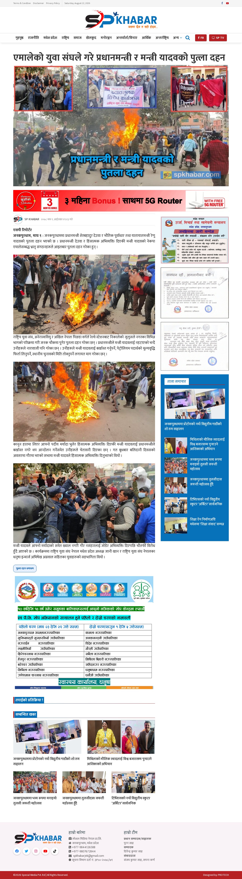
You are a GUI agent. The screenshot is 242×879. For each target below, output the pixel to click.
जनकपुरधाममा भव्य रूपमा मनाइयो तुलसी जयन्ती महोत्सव (34, 800)
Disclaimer (38, 3)
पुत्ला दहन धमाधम (25, 568)
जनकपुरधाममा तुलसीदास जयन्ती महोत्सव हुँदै (83, 800)
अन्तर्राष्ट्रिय (162, 38)
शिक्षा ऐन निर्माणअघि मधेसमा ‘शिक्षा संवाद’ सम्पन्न (207, 522)
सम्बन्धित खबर (26, 714)
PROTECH (223, 875)
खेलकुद (91, 38)
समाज (77, 38)
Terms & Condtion (22, 3)
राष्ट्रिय (65, 38)
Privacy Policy (53, 3)
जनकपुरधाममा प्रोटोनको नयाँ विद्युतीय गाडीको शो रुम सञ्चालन (46, 761)
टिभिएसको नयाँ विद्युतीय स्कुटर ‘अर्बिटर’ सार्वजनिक (131, 800)
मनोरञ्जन (106, 38)
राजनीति (33, 38)
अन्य (176, 38)
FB (202, 37)
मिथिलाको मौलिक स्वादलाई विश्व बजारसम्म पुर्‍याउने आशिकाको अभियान (119, 761)
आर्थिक (146, 38)
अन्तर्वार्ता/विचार (126, 38)
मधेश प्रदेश (50, 38)
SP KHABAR (32, 219)
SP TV (219, 37)
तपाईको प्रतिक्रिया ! (29, 700)
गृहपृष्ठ (19, 38)
